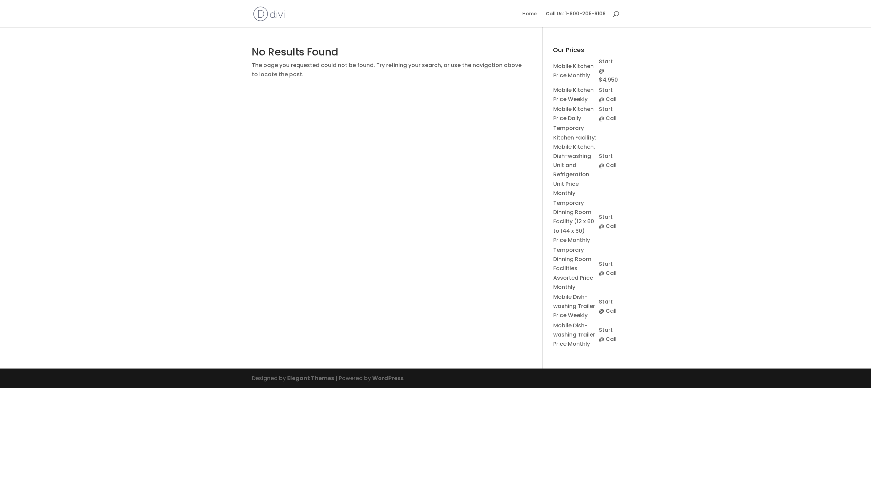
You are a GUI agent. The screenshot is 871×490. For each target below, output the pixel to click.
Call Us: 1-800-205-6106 (576, 14)
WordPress (388, 378)
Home (529, 14)
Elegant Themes (310, 378)
